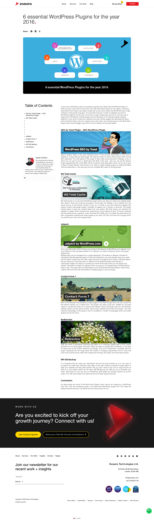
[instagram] (122, 456)
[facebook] (126, 456)
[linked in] (118, 456)
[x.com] (137, 456)
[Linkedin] (25, 178)
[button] (117, 4)
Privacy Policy (71, 500)
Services (73, 4)
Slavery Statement (110, 500)
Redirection (30, 142)
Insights (42, 456)
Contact (50, 456)
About (64, 4)
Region (57, 456)
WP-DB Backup (31, 144)
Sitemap (90, 500)
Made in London (123, 500)
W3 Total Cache (31, 118)
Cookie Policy (81, 500)
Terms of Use (99, 500)
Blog (91, 4)
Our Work (82, 4)
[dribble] (129, 456)
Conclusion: (30, 147)
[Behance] (133, 456)
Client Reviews (134, 500)
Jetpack (28, 136)
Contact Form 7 (31, 139)
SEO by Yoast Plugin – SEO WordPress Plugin (36, 114)
